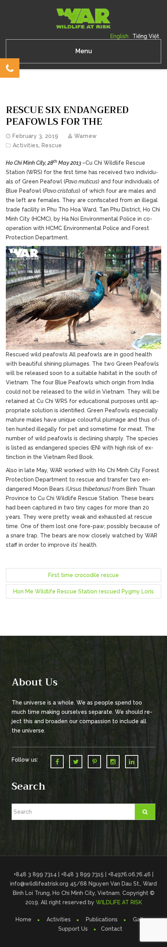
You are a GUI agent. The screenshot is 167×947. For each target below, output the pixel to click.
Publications (102, 919)
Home (23, 919)
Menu (83, 51)
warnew (85, 136)
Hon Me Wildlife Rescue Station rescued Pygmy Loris (83, 591)
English (119, 36)
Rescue (52, 145)
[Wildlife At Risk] (83, 18)
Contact (111, 929)
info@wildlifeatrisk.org (40, 884)
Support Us (73, 929)
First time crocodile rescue (83, 575)
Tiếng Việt (145, 36)
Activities (25, 145)
